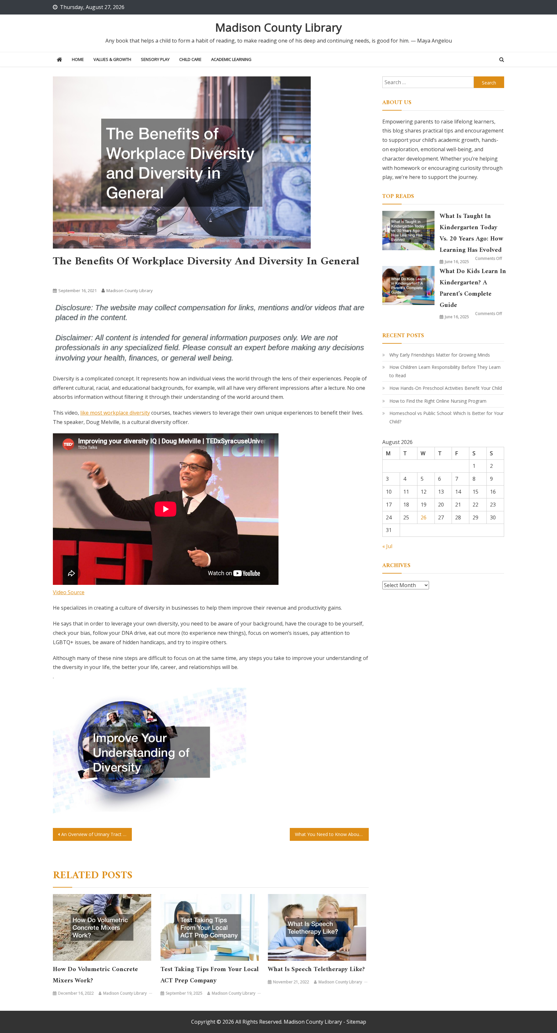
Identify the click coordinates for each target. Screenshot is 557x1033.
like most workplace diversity (115, 412)
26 (423, 517)
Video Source (68, 592)
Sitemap (356, 1021)
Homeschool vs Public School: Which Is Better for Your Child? (446, 417)
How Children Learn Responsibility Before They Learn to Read (445, 371)
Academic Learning (231, 59)
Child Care (190, 59)
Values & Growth (112, 59)
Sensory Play (155, 59)
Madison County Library (278, 27)
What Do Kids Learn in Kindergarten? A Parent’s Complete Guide (473, 288)
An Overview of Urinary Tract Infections (96, 834)
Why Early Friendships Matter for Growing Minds (439, 355)
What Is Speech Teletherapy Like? (316, 969)
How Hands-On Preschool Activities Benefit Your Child (445, 388)
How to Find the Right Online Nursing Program (437, 401)
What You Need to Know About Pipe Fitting (332, 834)
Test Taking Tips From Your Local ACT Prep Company (210, 975)
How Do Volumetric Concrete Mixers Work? (95, 975)
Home (78, 59)
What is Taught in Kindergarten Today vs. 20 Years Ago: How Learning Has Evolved (471, 233)
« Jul (387, 546)
